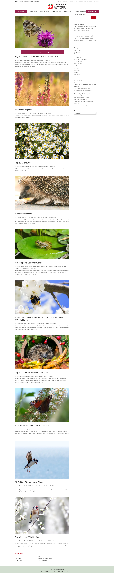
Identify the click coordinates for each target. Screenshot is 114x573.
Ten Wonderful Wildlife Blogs (27, 537)
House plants (77, 66)
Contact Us (19, 560)
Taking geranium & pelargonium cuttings (84, 105)
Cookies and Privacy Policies (45, 558)
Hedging (42, 217)
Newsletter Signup (88, 1)
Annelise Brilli (20, 113)
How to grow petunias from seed (82, 88)
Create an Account (78, 1)
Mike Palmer (20, 323)
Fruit (75, 55)
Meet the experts (68, 11)
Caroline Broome (21, 429)
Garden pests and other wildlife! (29, 263)
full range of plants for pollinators (45, 52)
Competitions (77, 52)
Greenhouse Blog (56, 11)
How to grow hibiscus (79, 95)
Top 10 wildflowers (23, 163)
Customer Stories (44, 11)
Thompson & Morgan (22, 166)
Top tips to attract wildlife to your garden (32, 372)
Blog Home (59, 1)
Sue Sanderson (20, 266)
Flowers (33, 323)
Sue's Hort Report (62, 266)
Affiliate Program (42, 556)
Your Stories (77, 74)
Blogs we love (35, 485)
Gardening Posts (34, 60)
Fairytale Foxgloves (23, 110)
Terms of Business (42, 560)
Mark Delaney (20, 485)
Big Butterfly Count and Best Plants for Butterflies (36, 56)
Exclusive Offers (92, 11)
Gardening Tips (78, 63)
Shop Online (21, 11)
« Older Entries (18, 553)
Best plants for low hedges (80, 99)
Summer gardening (20, 268)
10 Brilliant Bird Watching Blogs (29, 482)
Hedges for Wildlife (23, 214)
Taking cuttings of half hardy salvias (82, 93)
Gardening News (33, 11)
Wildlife (41, 60)
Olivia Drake (20, 60)
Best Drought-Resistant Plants (81, 97)
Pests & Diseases (53, 266)
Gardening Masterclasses (80, 59)
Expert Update (36, 266)
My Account (65, 1)
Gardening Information (80, 11)
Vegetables (76, 70)
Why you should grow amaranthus (82, 82)
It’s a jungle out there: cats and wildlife (32, 425)
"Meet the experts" (81, 30)
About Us (18, 558)
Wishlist (71, 1)
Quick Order (96, 1)
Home (17, 556)
